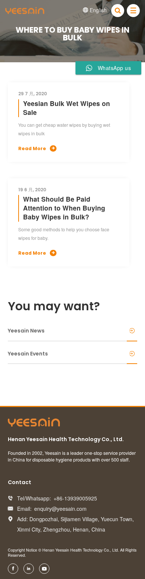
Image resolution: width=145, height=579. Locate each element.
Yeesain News (26, 330)
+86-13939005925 (75, 498)
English (95, 10)
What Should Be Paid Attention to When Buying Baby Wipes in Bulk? (64, 207)
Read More (36, 148)
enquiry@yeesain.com (60, 508)
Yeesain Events (28, 353)
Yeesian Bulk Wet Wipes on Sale (66, 108)
